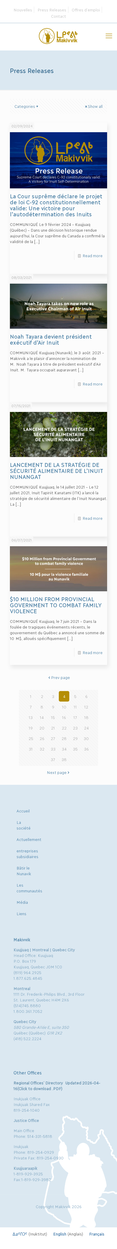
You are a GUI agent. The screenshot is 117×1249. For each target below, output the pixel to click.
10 (64, 706)
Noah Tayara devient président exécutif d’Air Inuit (51, 339)
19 (31, 727)
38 (64, 759)
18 (86, 717)
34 (64, 748)
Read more (92, 255)
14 (42, 717)
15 (53, 717)
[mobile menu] (109, 35)
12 (86, 706)
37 (53, 759)
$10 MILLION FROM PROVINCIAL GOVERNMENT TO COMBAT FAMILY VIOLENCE (55, 605)
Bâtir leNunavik (23, 870)
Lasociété (23, 825)
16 (64, 717)
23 (75, 727)
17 (75, 717)
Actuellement (28, 839)
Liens (21, 913)
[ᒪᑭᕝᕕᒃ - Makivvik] (58, 35)
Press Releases (52, 9)
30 (86, 738)
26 (42, 738)
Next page (57, 772)
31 (31, 748)
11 (75, 706)
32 (42, 748)
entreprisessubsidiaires (27, 853)
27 (53, 738)
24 (86, 727)
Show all (95, 106)
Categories (24, 106)
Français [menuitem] (96, 1233)
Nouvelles (23, 9)
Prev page (60, 677)
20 (41, 727)
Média (22, 902)
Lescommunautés (29, 887)
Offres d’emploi (86, 9)
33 (53, 748)
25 (30, 738)
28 (64, 738)
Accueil (23, 810)
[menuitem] (30, 1234)
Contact (58, 16)
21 (53, 727)
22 (64, 727)
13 (31, 717)
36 (86, 748)
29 (75, 738)
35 (75, 748)
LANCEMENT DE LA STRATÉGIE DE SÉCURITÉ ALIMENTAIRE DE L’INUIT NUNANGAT (56, 470)
